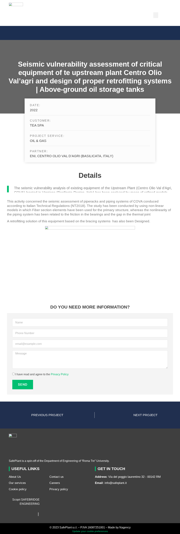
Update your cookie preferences (90, 531)
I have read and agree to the (42, 374)
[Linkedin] (99, 491)
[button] (155, 15)
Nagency (125, 527)
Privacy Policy (60, 374)
